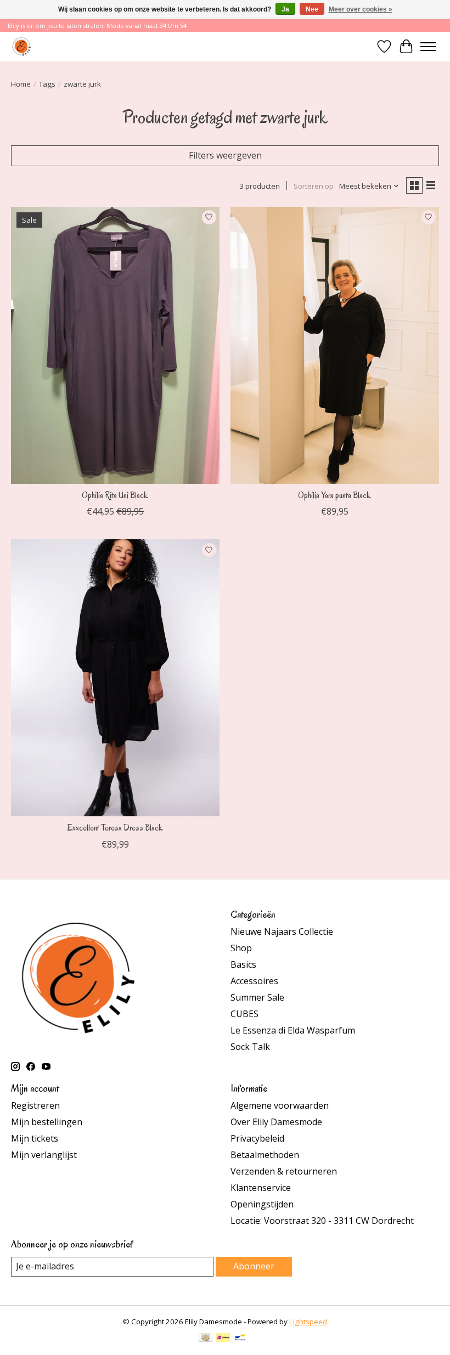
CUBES (244, 1014)
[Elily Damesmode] (21, 46)
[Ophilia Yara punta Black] (334, 345)
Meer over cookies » (360, 9)
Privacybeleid (257, 1138)
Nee (312, 9)
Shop (241, 948)
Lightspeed (308, 1321)
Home (21, 84)
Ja (285, 9)
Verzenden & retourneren (283, 1171)
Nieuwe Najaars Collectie (281, 931)
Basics (243, 964)
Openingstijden (262, 1204)
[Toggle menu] (428, 47)
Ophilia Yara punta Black (334, 495)
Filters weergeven (225, 155)
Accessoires (254, 981)
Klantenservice (260, 1188)
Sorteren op (314, 186)
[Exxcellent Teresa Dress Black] (115, 677)
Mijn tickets (34, 1138)
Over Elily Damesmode (276, 1122)
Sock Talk (250, 1047)
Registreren (35, 1105)
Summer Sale (257, 997)
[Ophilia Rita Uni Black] (115, 345)
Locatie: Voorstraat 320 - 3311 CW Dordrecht (322, 1221)
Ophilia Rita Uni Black (115, 495)
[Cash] (205, 1338)
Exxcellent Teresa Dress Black (115, 827)
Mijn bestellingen (46, 1122)
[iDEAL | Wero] (223, 1338)
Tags (47, 84)
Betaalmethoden (264, 1155)
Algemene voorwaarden (279, 1105)
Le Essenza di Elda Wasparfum (292, 1030)
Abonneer (253, 1266)
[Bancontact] (240, 1338)
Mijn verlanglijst (44, 1155)
